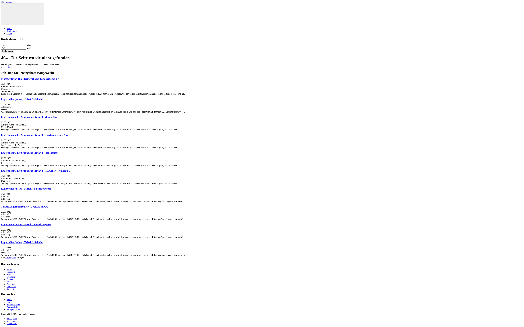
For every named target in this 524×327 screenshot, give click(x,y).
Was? (29, 45)
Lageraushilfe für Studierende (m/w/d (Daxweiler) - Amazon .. (35, 170)
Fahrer (9, 299)
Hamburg (11, 272)
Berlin (9, 269)
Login (9, 33)
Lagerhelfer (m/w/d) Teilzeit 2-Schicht (22, 99)
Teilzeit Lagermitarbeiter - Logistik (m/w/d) (25, 206)
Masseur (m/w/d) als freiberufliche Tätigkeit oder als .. (31, 78)
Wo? (29, 48)
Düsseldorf (11, 286)
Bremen (10, 279)
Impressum (11, 321)
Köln (9, 274)
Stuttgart (10, 289)
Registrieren (12, 31)
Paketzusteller (12, 307)
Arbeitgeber (12, 318)
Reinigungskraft (13, 309)
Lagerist (10, 302)
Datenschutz (12, 323)
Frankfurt (11, 284)
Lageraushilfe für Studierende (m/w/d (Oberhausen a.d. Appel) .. (37, 135)
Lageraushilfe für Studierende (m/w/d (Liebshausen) (30, 152)
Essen (9, 282)
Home (9, 28)
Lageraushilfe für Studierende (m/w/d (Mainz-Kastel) (30, 117)
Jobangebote (10, 257)
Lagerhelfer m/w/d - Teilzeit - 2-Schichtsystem (26, 188)
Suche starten (7, 51)
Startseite (9, 67)
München (11, 277)
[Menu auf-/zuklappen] (22, 14)
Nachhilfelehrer (13, 304)
